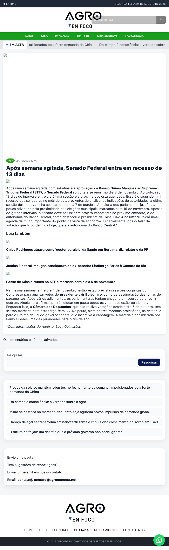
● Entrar (9, 3)
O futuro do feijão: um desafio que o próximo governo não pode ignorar (65, 432)
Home (29, 36)
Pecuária (83, 36)
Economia (62, 36)
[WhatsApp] (159, 540)
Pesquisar (14, 355)
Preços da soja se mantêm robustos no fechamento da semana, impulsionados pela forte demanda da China (79, 389)
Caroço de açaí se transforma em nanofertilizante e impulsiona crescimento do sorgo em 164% (83, 422)
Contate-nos (134, 36)
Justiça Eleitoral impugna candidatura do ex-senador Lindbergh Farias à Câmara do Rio (76, 266)
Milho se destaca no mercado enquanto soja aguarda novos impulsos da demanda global (79, 412)
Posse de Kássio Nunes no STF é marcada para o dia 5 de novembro (60, 282)
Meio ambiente (107, 36)
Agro (44, 36)
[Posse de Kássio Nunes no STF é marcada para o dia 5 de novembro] (84, 273)
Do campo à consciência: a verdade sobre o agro (47, 402)
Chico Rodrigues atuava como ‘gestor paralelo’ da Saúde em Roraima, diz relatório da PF (77, 249)
